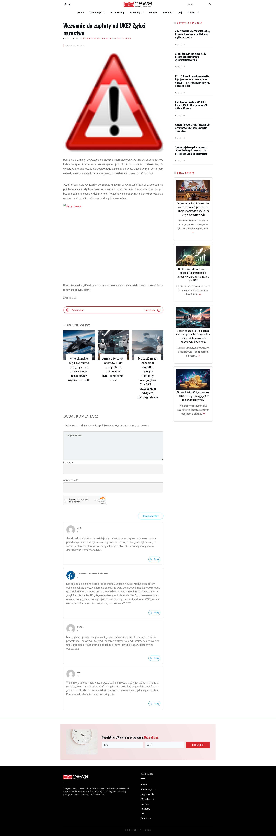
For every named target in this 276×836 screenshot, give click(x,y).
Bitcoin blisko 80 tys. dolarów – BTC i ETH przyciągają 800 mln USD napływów (193, 396)
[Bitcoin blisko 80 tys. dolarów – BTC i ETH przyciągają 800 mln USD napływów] (193, 379)
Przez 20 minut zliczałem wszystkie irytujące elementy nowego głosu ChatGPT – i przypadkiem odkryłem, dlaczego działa (192, 80)
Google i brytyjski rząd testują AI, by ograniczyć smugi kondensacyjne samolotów (192, 128)
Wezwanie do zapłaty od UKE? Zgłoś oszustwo (104, 29)
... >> (199, 294)
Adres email (70, 480)
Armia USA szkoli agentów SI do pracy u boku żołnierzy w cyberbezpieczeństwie (190, 57)
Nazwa (68, 462)
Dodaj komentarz (151, 516)
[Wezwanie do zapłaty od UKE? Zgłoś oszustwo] (113, 102)
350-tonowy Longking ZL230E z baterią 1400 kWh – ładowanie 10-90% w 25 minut (191, 105)
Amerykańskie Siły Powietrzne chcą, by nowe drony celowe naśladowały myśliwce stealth (192, 34)
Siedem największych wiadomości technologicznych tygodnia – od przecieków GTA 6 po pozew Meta (191, 151)
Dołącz (198, 745)
